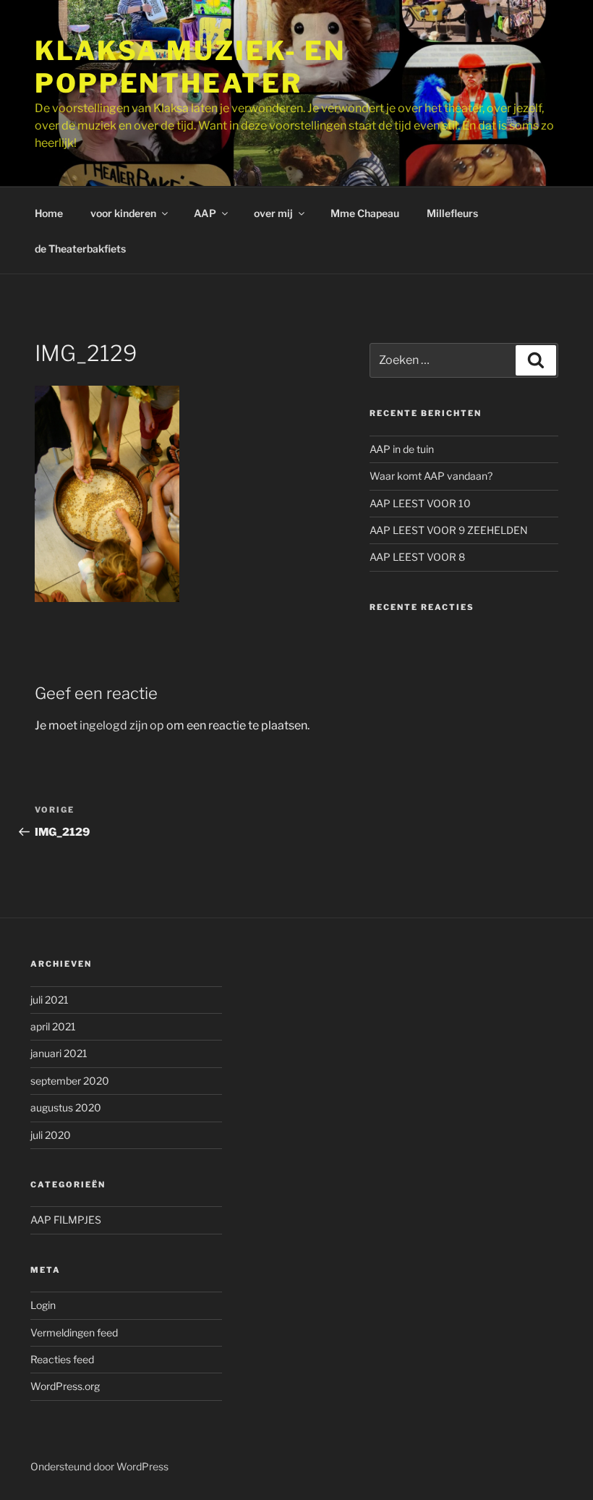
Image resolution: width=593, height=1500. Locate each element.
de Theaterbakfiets (80, 248)
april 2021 (53, 1026)
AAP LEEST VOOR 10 (420, 503)
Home (49, 213)
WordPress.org (65, 1386)
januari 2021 (59, 1053)
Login (43, 1305)
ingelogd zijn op (122, 725)
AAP (205, 213)
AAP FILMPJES (65, 1219)
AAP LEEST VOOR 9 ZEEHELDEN (449, 530)
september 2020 (69, 1081)
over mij (273, 213)
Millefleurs (452, 213)
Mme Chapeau (364, 213)
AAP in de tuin (402, 449)
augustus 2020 (65, 1107)
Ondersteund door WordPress (99, 1466)
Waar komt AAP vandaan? (431, 476)
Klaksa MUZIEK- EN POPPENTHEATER (190, 67)
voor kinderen (123, 213)
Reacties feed (62, 1359)
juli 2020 (50, 1135)
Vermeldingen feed (74, 1332)
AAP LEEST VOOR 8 (417, 557)
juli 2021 (49, 999)
